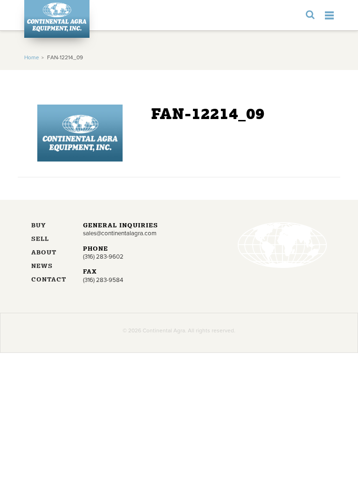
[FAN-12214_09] (80, 159)
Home (31, 57)
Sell (40, 239)
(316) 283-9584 (103, 280)
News (42, 266)
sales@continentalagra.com (120, 233)
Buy (38, 225)
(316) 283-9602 (103, 256)
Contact (48, 279)
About (43, 252)
